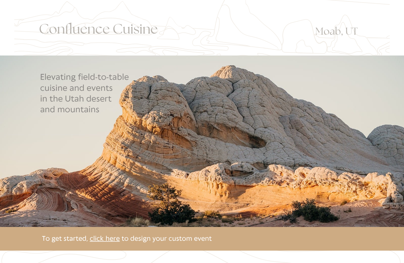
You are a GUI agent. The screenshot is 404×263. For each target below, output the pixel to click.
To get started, (66, 239)
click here (105, 239)
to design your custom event (166, 239)
